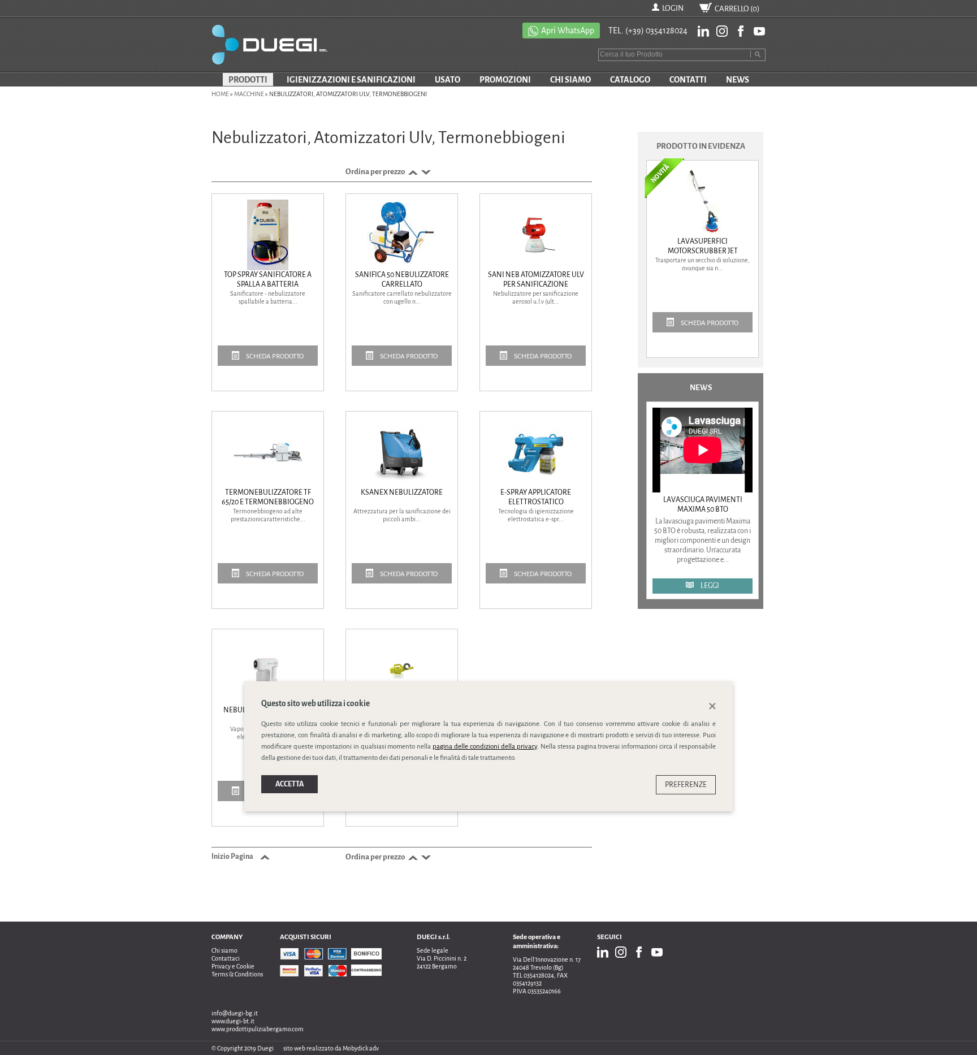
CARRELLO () (737, 9)
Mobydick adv (361, 1048)
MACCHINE (249, 93)
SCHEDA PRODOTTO (274, 356)
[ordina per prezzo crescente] (412, 171)
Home (220, 93)
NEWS (737, 79)
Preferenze (686, 784)
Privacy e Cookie (232, 966)
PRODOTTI (247, 79)
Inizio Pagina (232, 857)
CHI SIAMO (570, 79)
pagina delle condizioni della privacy (485, 746)
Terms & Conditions (237, 974)
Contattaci (225, 958)
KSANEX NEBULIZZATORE (402, 492)
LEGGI (709, 586)
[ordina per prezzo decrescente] (425, 171)
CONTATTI (688, 79)
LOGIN (673, 8)
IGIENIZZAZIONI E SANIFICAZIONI (351, 79)
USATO (447, 79)
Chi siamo (224, 950)
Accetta (289, 784)
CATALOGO (630, 79)
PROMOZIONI (505, 79)
